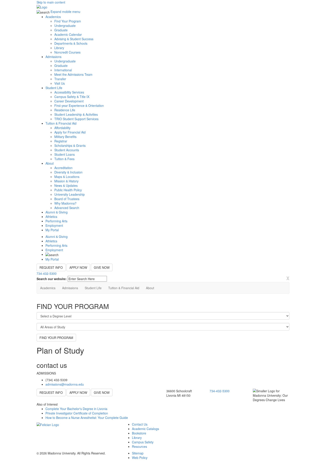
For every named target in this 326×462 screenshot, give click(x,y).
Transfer (60, 79)
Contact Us (139, 424)
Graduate (61, 30)
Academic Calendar (68, 34)
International (63, 70)
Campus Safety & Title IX (71, 96)
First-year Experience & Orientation (79, 105)
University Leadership (69, 194)
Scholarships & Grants (70, 145)
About (49, 163)
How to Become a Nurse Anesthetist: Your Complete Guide (86, 417)
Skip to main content (51, 2)
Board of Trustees (66, 199)
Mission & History (66, 181)
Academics (53, 16)
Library (59, 48)
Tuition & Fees (64, 159)
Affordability (62, 127)
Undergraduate (65, 25)
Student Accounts (66, 150)
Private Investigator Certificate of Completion (76, 413)
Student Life (53, 88)
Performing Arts (56, 221)
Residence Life (64, 110)
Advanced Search (66, 207)
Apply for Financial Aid (70, 132)
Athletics (51, 216)
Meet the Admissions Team (73, 74)
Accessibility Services (69, 92)
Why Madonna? (65, 203)
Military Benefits (65, 136)
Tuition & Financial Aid (61, 123)
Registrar (60, 141)
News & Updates (66, 185)
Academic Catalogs (145, 428)
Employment (54, 225)
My (52, 230)
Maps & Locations (66, 176)
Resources (139, 446)
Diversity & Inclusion (68, 172)
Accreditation (63, 167)
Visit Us (59, 83)
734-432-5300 (47, 273)
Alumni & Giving (56, 212)
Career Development (69, 101)
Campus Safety (142, 442)
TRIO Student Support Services (76, 119)
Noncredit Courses (67, 52)
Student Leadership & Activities (76, 114)
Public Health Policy (68, 190)
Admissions (53, 56)
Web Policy (139, 457)
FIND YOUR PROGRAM (56, 337)
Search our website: (52, 279)
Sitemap (137, 453)
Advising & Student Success (73, 39)
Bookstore (139, 433)
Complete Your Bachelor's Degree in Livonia (76, 408)
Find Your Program (67, 21)
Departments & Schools (70, 43)
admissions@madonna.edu (64, 384)
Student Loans (64, 154)
